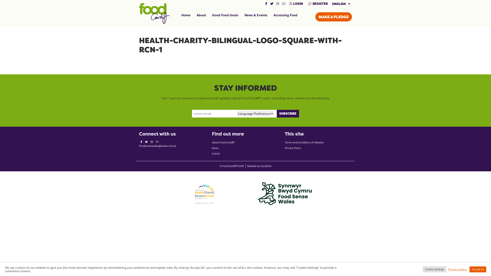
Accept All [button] (478, 269)
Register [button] (320, 4)
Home (185, 15)
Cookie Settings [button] (434, 269)
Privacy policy (457, 269)
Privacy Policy (293, 148)
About (201, 15)
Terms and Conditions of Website (304, 142)
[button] (266, 3)
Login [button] (297, 4)
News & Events (256, 15)
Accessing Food (285, 15)
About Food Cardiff (223, 142)
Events (216, 153)
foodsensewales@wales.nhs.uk (157, 146)
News (215, 148)
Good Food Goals (225, 15)
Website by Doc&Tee (259, 166)
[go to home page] (154, 13)
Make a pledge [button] (334, 16)
